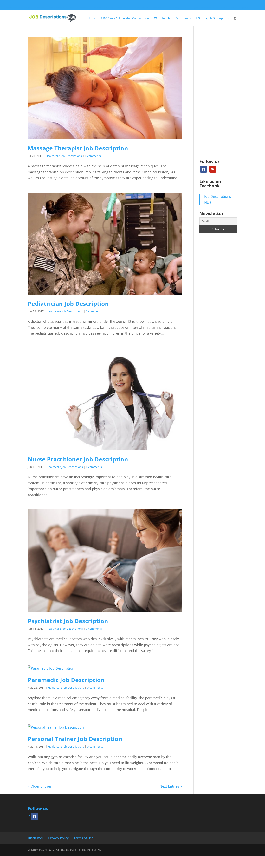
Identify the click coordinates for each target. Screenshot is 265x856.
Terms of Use (83, 838)
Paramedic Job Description (66, 680)
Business (39, 7)
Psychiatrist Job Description (68, 621)
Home (92, 18)
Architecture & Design (18, 7)
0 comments (93, 156)
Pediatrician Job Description (68, 304)
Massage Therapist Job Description (78, 148)
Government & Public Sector (132, 7)
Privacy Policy (58, 838)
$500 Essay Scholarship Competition (125, 18)
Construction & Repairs (61, 7)
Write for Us (162, 18)
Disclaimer (35, 838)
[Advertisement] (218, 95)
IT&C (185, 7)
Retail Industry (209, 7)
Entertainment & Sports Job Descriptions (202, 18)
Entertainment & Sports (234, 7)
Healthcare (158, 7)
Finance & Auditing (102, 7)
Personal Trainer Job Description (75, 739)
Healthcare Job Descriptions (64, 156)
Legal (195, 7)
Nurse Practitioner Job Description (78, 459)
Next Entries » (170, 786)
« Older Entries (40, 786)
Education (82, 7)
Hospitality (173, 7)
